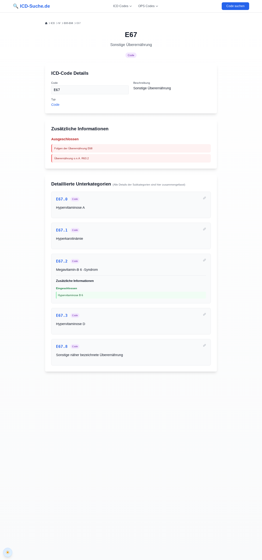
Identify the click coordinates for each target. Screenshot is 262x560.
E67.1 (62, 230)
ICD (53, 23)
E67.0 (62, 199)
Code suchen (235, 6)
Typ (53, 99)
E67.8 (62, 346)
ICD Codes (120, 6)
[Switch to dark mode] (7, 552)
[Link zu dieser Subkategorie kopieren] (204, 198)
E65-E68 (68, 23)
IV (59, 23)
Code (131, 55)
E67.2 (62, 261)
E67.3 (62, 315)
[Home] (46, 23)
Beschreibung (141, 82)
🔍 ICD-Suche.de (31, 6)
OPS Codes (146, 6)
